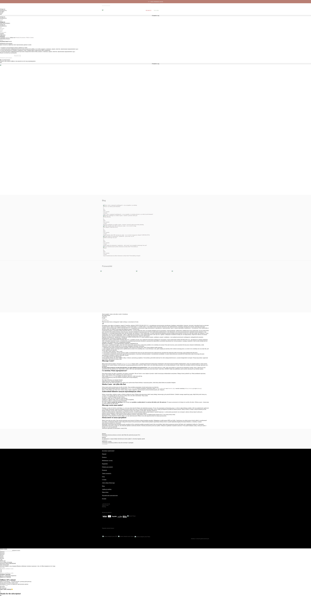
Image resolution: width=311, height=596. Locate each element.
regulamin (7, 37)
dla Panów (107, 315)
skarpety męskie (131, 388)
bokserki (170, 388)
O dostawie (104, 436)
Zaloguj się (2, 22)
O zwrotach (104, 444)
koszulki (157, 388)
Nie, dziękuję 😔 (9, 589)
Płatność (192, 5)
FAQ (103, 476)
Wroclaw (2, 558)
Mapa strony (105, 492)
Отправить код (155, 63)
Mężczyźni (117, 10)
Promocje (148, 10)
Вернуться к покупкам (5, 577)
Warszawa (2, 553)
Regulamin (105, 463)
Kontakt (104, 498)
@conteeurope (105, 320)
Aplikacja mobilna (106, 489)
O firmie (170, 5)
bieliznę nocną (105, 378)
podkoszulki (162, 388)
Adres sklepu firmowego (108, 483)
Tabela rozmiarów (106, 473)
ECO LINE (156, 10)
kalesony (199, 388)
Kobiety (109, 10)
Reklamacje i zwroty (200, 5)
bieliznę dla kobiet (126, 363)
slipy (174, 388)
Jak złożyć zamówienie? (108, 450)
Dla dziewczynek (127, 10)
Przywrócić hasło (4, 41)
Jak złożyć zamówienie (178, 5)
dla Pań (103, 315)
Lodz (1, 559)
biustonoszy (111, 376)
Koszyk (207, 10)
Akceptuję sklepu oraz (17, 37)
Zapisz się (2, 589)
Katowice (2, 554)
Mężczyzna (2, 35)
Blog (103, 486)
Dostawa (186, 5)
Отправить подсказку (5, 574)
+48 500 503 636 (106, 5)
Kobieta (2, 33)
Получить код (17, 55)
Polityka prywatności (107, 467)
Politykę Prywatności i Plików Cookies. (25, 37)
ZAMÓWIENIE (12, 563)
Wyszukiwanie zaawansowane (110, 495)
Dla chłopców (139, 10)
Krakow (2, 557)
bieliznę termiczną (189, 388)
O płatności (104, 440)
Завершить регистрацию (6, 57)
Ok (0, 595)
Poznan (1, 555)
